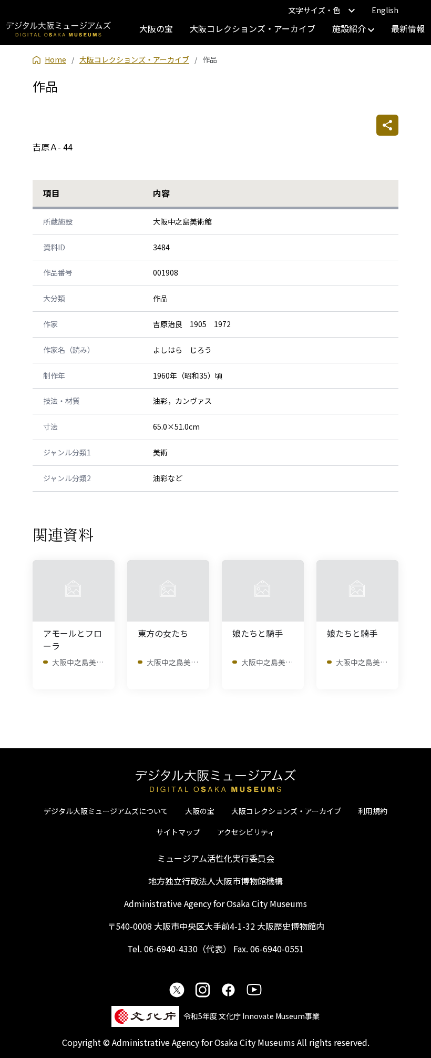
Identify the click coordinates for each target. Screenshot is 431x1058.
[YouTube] (254, 990)
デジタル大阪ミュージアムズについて (106, 811)
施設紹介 (350, 28)
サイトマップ (178, 832)
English (385, 10)
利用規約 (372, 811)
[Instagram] (202, 990)
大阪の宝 (156, 28)
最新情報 (408, 28)
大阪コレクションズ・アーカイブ (252, 28)
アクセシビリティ (246, 832)
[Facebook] (228, 990)
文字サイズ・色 (314, 10)
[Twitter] (176, 990)
